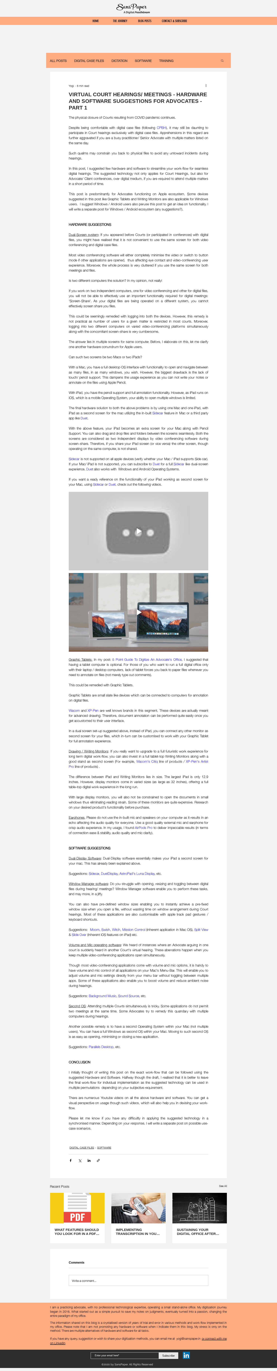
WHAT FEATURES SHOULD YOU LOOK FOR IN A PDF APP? (77, 1232)
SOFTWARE (143, 60)
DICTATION (119, 60)
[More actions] (206, 85)
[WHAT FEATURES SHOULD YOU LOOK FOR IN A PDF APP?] (77, 1208)
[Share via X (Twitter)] (80, 1160)
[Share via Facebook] (70, 1160)
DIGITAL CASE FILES (89, 60)
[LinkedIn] (186, 1355)
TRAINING (166, 60)
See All (223, 1186)
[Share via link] (98, 1160)
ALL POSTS (58, 60)
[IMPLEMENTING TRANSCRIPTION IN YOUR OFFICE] (138, 1208)
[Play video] (138, 531)
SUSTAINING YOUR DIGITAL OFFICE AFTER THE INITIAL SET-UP (196, 1232)
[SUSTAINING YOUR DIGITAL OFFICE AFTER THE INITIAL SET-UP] (199, 1208)
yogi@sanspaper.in (188, 1338)
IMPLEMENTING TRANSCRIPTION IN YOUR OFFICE (137, 1232)
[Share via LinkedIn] (89, 1160)
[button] (222, 60)
